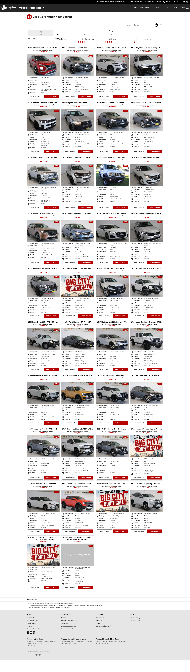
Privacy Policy (135, 618)
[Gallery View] (156, 25)
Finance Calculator (33, 629)
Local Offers (31, 623)
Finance (30, 626)
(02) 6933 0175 (106, 643)
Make (57, 31)
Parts (176, 7)
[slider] (79, 42)
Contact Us (100, 618)
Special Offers (151, 7)
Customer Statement (103, 626)
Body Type (31, 38)
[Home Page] (8, 7)
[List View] (160, 25)
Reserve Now (51, 96)
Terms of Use (135, 620)
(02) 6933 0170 (71, 643)
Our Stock (138, 7)
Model (84, 31)
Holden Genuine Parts (69, 620)
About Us (99, 620)
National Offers (32, 620)
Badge (111, 31)
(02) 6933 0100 (37, 643)
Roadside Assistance (68, 626)
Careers (98, 623)
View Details (35, 96)
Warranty (64, 623)
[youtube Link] (184, 2)
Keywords (50, 25)
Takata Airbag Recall (68, 629)
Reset (129, 25)
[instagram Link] (187, 2)
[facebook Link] (181, 2)
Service (166, 7)
